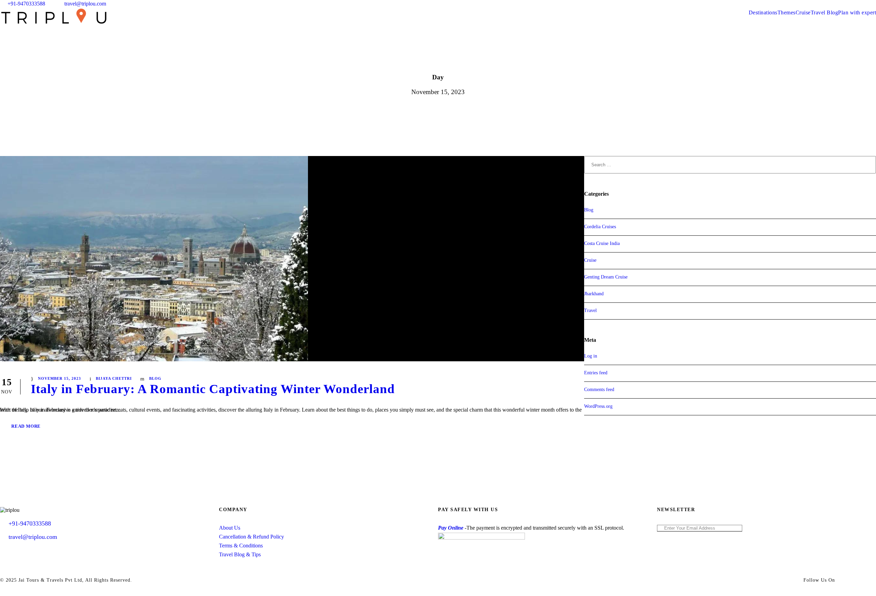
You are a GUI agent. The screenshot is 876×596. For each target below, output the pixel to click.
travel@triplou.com (85, 4)
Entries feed (595, 372)
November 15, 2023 (59, 378)
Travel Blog (824, 12)
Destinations (763, 12)
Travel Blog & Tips (240, 554)
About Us (229, 528)
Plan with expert (857, 12)
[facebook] (823, 4)
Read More (26, 426)
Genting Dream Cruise (606, 277)
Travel (590, 310)
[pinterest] (849, 4)
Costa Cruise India (602, 243)
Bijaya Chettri (114, 378)
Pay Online (450, 528)
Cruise (803, 12)
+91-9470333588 (26, 4)
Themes (786, 12)
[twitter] (861, 4)
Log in (590, 356)
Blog (155, 378)
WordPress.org (598, 406)
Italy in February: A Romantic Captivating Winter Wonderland (213, 389)
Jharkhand (594, 293)
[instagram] (874, 4)
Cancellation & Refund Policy (251, 537)
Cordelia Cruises (600, 226)
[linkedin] (836, 4)
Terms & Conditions (241, 545)
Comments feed (599, 389)
